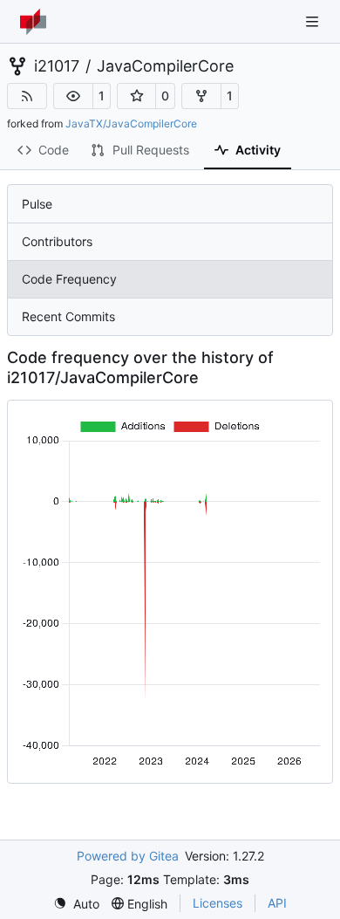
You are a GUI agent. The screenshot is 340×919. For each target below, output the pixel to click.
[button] (73, 96)
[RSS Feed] (27, 96)
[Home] (33, 22)
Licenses (217, 902)
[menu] (76, 903)
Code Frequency (69, 278)
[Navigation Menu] (313, 21)
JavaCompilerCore (165, 66)
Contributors (57, 241)
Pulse (37, 203)
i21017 (56, 66)
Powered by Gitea (128, 855)
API (277, 902)
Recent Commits (68, 316)
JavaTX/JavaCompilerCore (131, 123)
